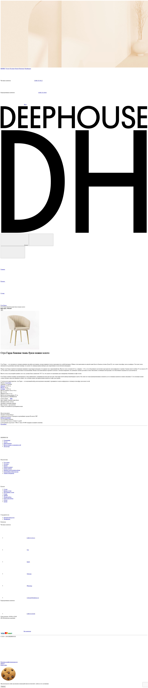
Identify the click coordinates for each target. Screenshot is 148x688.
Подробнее (3, 424)
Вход (25, 104)
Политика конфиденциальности (9, 662)
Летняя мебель (7, 497)
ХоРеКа (6, 495)
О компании (7, 440)
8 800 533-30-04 (42, 92)
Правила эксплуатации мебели (12, 470)
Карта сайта (4, 665)
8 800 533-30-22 (38, 80)
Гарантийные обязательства (11, 471)
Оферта (3, 663)
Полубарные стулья (9, 492)
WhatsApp (29, 586)
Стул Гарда (8, 383)
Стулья (5, 489)
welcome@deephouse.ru (33, 597)
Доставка (12, 68)
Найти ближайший (6, 417)
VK (28, 550)
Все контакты (27, 631)
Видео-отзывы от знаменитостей (12, 445)
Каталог (26, 245)
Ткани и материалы (9, 473)
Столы (5, 494)
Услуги (7, 68)
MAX (28, 562)
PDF (11, 398)
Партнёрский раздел (9, 517)
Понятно (3, 686)
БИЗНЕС (3, 68)
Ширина (3, 386)
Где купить (6, 462)
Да (1, 310)
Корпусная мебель (8, 498)
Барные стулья (7, 491)
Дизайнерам (28, 68)
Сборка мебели (8, 468)
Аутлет (5, 500)
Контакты (21, 68)
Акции (5, 501)
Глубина (3, 389)
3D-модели (6, 446)
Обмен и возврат (8, 467)
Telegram (29, 574)
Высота (3, 387)
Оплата (17, 68)
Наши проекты (8, 443)
